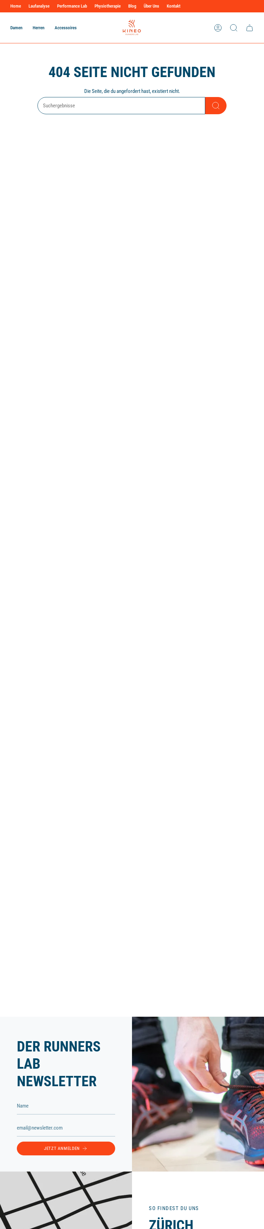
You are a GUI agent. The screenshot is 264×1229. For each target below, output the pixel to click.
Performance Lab (72, 6)
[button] (16, 28)
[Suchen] (216, 105)
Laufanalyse (39, 6)
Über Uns (151, 6)
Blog (132, 6)
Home (15, 6)
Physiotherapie (108, 6)
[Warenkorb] (249, 28)
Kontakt (173, 6)
